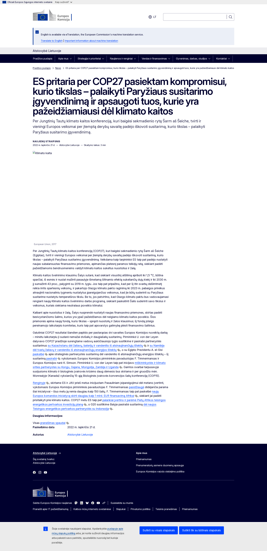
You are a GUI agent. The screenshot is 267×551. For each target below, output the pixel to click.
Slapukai (120, 509)
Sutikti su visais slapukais (159, 530)
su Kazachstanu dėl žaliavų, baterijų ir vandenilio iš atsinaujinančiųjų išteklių (95, 345)
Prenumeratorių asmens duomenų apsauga (160, 465)
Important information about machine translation (91, 40)
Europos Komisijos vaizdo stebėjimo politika (160, 471)
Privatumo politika (140, 509)
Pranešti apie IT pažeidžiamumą (50, 509)
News (58, 68)
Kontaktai (221, 58)
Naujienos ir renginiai (121, 58)
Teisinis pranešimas (166, 509)
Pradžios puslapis (42, 58)
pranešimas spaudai (52, 422)
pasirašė (51, 358)
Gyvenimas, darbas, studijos (191, 58)
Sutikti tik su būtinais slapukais (201, 530)
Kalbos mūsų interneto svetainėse (92, 509)
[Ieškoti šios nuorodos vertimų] (145, 345)
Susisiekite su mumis (121, 502)
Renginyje (39, 382)
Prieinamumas (144, 459)
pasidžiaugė (136, 387)
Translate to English (52, 40)
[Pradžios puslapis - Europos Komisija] (58, 15)
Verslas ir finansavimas (154, 58)
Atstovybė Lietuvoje (80, 434)
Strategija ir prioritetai (89, 58)
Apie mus (63, 58)
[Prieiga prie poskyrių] (71, 58)
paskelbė (38, 354)
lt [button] (154, 16)
